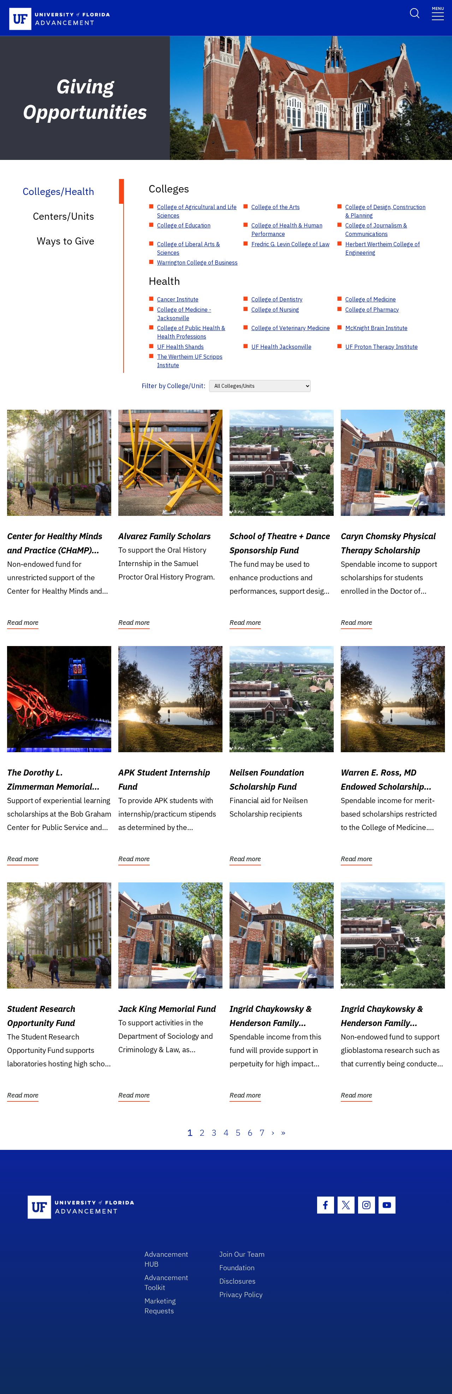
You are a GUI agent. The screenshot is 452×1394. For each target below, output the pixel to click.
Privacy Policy (241, 1294)
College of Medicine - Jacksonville (184, 314)
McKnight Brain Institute (376, 328)
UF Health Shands (180, 346)
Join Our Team (242, 1254)
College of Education (183, 225)
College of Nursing (275, 309)
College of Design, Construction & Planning (385, 211)
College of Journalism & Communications (376, 229)
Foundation (237, 1267)
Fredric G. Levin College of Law (290, 244)
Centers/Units (63, 216)
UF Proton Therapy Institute (381, 346)
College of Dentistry (277, 299)
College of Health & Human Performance (286, 229)
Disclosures (237, 1281)
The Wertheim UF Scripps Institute (189, 361)
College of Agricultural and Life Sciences (197, 211)
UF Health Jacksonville (281, 346)
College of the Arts (275, 207)
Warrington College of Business (197, 262)
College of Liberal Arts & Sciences (188, 248)
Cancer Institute (177, 299)
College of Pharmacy (372, 309)
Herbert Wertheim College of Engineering (382, 248)
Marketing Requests (160, 1305)
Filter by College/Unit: (174, 386)
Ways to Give (65, 240)
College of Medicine (370, 299)
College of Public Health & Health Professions (191, 332)
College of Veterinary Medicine (290, 328)
